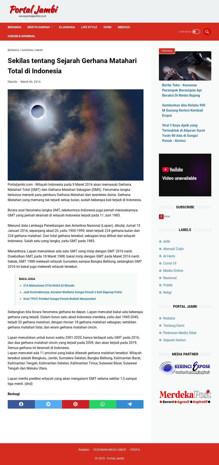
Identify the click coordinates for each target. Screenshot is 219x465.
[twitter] (48, 404)
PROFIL (135, 449)
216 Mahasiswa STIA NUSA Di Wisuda (48, 285)
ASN (166, 242)
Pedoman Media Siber (180, 333)
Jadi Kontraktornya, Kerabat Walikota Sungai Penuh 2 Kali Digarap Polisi (72, 292)
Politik (168, 285)
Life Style (89, 27)
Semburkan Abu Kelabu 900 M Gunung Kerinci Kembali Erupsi (183, 110)
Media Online (173, 271)
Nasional (170, 278)
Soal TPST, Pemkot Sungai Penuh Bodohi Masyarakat (59, 299)
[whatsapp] (102, 404)
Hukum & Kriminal (21, 36)
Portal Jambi (115, 458)
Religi (167, 292)
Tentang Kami (173, 326)
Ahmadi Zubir (173, 249)
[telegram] (130, 404)
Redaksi (169, 318)
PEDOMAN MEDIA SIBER (109, 449)
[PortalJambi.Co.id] (38, 11)
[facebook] (21, 404)
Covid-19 (169, 263)
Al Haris (169, 256)
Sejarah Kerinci (174, 340)
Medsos (124, 27)
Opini (107, 27)
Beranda (14, 27)
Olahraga (67, 27)
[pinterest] (75, 404)
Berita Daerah (39, 27)
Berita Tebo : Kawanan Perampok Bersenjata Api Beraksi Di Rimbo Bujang (182, 90)
